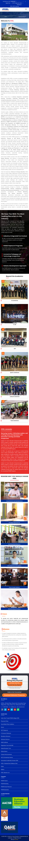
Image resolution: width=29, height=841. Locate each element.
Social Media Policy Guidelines (7, 724)
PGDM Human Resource (6, 786)
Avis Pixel (16, 839)
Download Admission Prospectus (14, 695)
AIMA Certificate (4, 742)
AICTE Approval (4, 730)
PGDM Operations (5, 789)
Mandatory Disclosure (5, 736)
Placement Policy (4, 721)
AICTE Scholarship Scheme (7, 757)
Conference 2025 (21, 1)
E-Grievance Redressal (6, 733)
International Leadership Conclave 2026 (9, 760)
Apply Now (8, 3)
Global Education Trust (6, 748)
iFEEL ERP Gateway (14, 6)
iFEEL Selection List (5, 772)
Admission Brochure (5, 739)
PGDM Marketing (4, 783)
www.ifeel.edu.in (22, 706)
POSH (2, 766)
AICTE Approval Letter (17, 3)
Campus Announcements (6, 754)
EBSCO (2, 769)
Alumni (2, 727)
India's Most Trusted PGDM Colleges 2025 (10, 718)
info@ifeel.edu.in (14, 706)
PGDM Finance (4, 780)
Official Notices (4, 751)
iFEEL (5, 836)
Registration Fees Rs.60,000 (7, 745)
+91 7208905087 (12, 1)
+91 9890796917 (5, 706)
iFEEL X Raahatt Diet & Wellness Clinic (9, 763)
